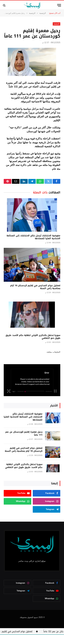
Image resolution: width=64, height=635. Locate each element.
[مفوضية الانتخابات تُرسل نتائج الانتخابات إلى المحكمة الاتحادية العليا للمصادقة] (32, 215)
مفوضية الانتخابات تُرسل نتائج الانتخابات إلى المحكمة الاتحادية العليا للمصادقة (33, 237)
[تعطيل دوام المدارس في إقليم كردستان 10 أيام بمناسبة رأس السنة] (32, 265)
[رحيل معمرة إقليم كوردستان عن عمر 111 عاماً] (32, 62)
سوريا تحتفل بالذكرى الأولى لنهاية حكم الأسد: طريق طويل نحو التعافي (33, 336)
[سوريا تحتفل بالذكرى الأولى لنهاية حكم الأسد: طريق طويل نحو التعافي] (32, 314)
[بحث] (4, 5)
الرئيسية (56, 24)
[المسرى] (32, 5)
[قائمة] (59, 5)
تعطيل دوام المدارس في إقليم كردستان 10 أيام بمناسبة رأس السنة (35, 287)
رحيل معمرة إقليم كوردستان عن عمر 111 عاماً (23, 433)
